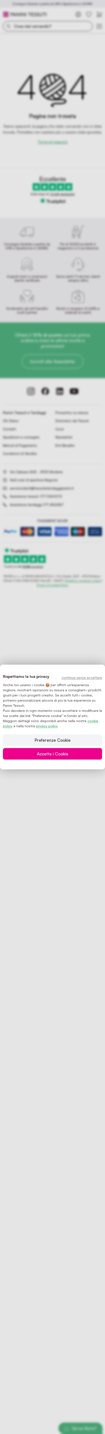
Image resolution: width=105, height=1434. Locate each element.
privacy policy (47, 726)
